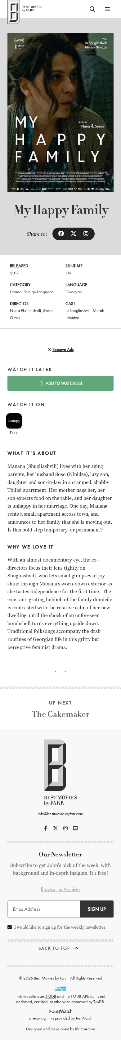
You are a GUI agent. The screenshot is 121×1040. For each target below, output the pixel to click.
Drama (15, 292)
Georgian (73, 292)
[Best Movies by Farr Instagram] (65, 828)
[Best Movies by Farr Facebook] (46, 828)
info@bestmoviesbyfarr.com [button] (60, 813)
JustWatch (84, 1018)
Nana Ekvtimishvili (25, 310)
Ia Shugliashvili (78, 310)
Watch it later (29, 369)
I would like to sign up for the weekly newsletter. (60, 927)
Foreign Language (39, 292)
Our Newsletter (60, 854)
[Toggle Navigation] (107, 9)
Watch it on (26, 404)
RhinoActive (85, 1029)
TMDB (51, 996)
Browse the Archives (60, 889)
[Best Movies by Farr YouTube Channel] (75, 828)
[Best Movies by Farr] (24, 9)
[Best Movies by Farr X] (55, 828)
